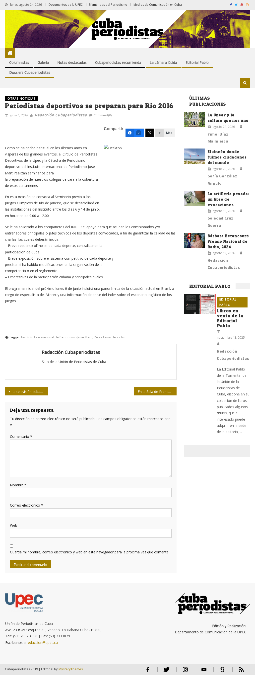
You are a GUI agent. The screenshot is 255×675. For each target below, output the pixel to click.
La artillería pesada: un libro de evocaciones (229, 199)
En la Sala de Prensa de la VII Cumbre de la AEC (157, 391)
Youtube (204, 671)
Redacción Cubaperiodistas (61, 115)
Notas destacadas (72, 62)
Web (13, 525)
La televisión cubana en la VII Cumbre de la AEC (29, 391)
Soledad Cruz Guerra (221, 221)
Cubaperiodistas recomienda (118, 62)
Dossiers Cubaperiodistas (29, 72)
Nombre (18, 485)
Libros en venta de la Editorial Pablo (230, 318)
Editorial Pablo (197, 62)
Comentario (21, 436)
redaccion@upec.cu (42, 642)
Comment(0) (103, 115)
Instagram (185, 671)
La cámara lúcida (163, 62)
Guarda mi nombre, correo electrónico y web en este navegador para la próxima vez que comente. (89, 552)
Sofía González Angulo (222, 179)
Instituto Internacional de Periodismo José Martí (56, 337)
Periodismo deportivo (110, 337)
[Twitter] (149, 133)
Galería (43, 62)
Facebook (148, 671)
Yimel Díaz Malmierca (218, 137)
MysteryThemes (71, 669)
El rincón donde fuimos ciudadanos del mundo (227, 157)
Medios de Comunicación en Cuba (157, 4)
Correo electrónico (26, 505)
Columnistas (19, 62)
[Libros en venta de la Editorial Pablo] (199, 304)
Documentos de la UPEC (66, 4)
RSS (238, 671)
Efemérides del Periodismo (108, 4)
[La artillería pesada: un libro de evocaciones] (194, 198)
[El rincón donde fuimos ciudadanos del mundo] (194, 156)
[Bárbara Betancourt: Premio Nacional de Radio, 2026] (194, 240)
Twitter (165, 671)
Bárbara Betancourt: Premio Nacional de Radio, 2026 (229, 241)
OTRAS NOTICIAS (21, 98)
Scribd (221, 671)
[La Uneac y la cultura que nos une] (194, 119)
